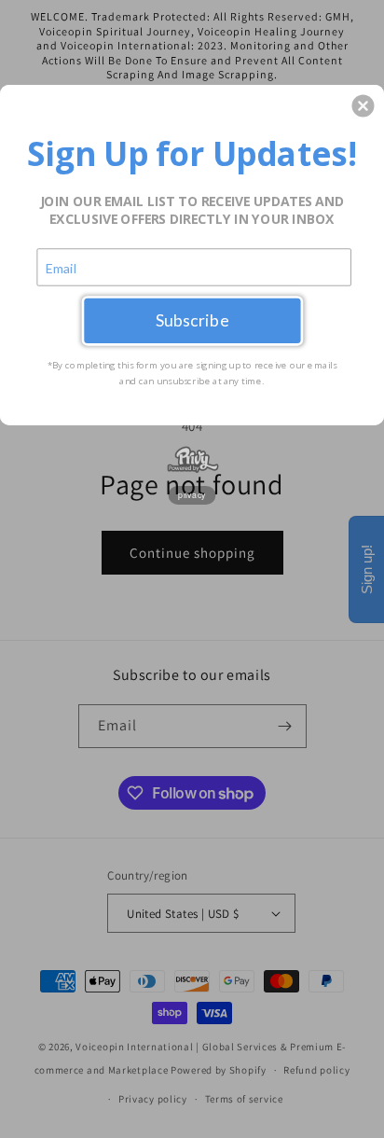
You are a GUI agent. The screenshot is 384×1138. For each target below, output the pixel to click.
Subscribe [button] (192, 320)
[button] (362, 105)
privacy (192, 494)
